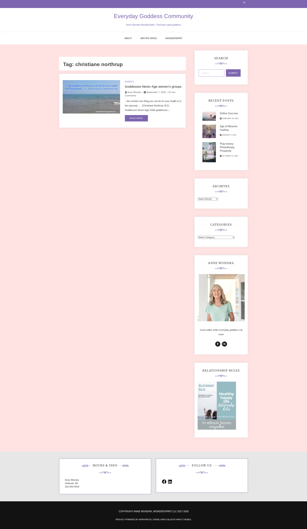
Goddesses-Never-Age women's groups (153, 86)
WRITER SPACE (148, 38)
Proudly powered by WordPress (134, 519)
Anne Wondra (134, 92)
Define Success (229, 113)
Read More (136, 118)
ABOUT (128, 38)
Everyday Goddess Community (153, 16)
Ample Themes (183, 519)
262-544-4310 (72, 486)
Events (129, 81)
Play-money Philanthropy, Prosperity (227, 147)
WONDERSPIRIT (174, 38)
